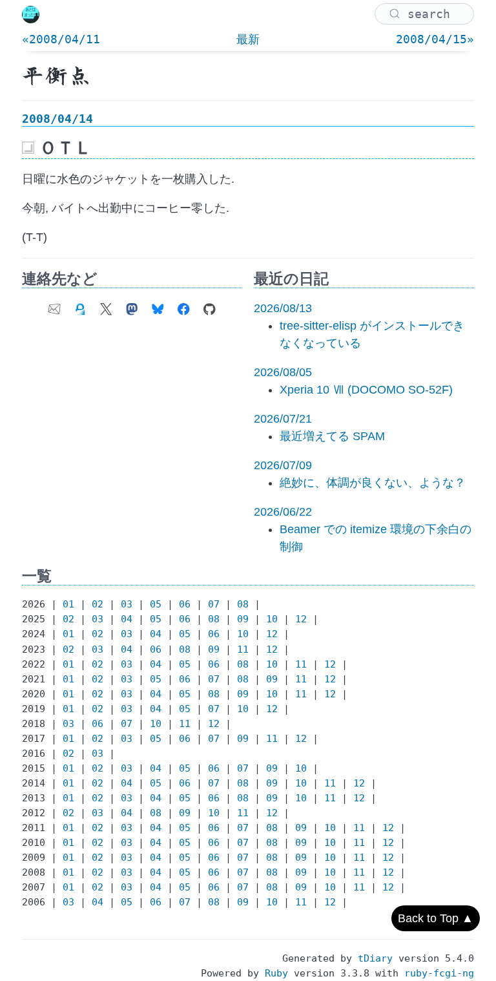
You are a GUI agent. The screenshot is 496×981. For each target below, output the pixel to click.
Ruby (276, 973)
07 (214, 604)
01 (68, 604)
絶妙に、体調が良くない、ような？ (373, 482)
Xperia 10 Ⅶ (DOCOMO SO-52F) (366, 389)
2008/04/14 (57, 118)
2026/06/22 (283, 511)
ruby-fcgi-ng (439, 973)
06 (185, 604)
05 (155, 604)
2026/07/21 (283, 418)
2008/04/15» (435, 39)
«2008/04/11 (61, 39)
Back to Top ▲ (435, 918)
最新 (248, 39)
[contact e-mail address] (54, 305)
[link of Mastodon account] (132, 305)
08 (243, 604)
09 (243, 619)
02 (97, 604)
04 (126, 619)
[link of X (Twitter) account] (106, 305)
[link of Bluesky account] (157, 305)
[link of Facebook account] (183, 305)
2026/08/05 (283, 372)
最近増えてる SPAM (332, 436)
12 (301, 619)
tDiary (375, 958)
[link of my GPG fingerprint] (80, 305)
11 (243, 649)
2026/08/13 (283, 308)
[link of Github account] (209, 305)
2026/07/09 (283, 465)
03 (126, 604)
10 (272, 619)
